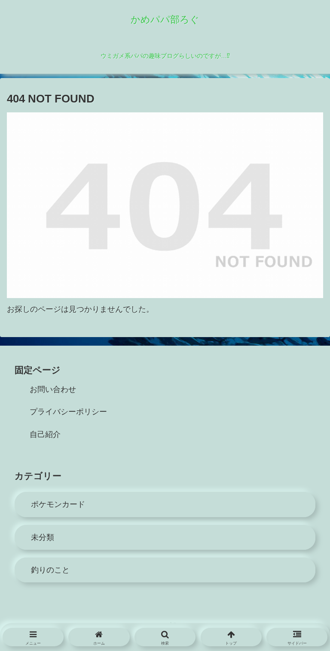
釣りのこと (50, 570)
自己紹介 (45, 434)
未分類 (42, 537)
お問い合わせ (53, 389)
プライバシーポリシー (68, 411)
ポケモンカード (58, 504)
